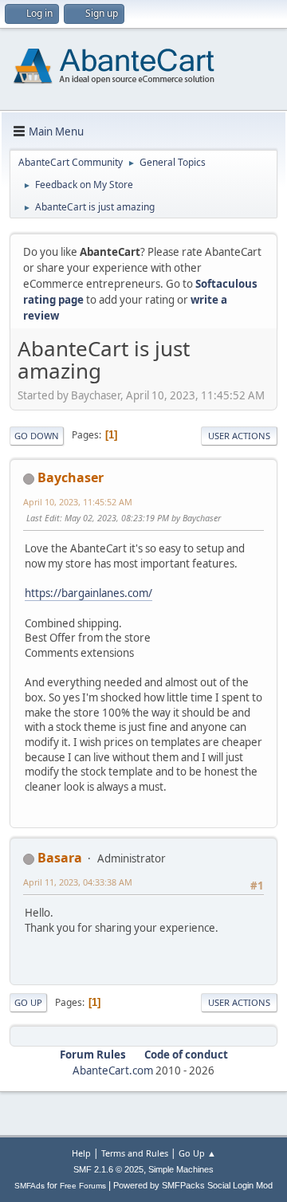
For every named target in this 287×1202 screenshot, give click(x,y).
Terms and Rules (134, 1153)
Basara (59, 857)
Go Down (36, 436)
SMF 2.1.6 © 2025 (108, 1169)
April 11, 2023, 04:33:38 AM (77, 882)
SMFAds (29, 1185)
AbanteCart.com (113, 1070)
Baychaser (70, 477)
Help (81, 1153)
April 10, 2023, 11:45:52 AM (77, 502)
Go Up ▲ (197, 1153)
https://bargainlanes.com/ (88, 593)
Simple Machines (181, 1169)
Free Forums (83, 1185)
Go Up (28, 1002)
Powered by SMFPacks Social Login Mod (193, 1185)
